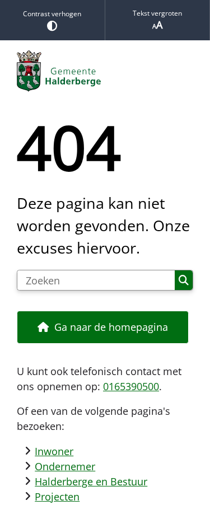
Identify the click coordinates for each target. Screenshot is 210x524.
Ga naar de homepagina (111, 327)
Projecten (57, 496)
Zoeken (184, 280)
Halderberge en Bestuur (91, 481)
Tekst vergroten (157, 13)
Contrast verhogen (52, 13)
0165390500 (131, 386)
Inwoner (54, 451)
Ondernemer (65, 466)
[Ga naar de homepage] (105, 71)
